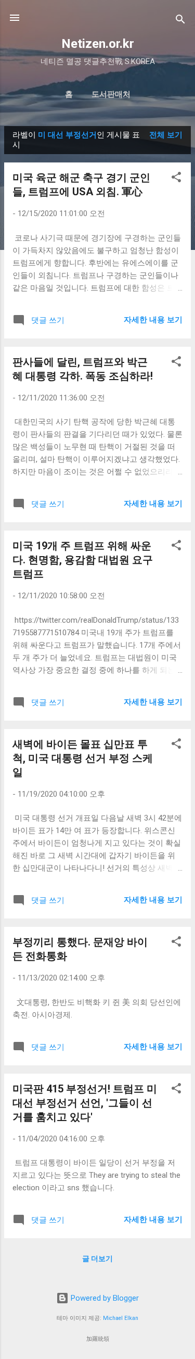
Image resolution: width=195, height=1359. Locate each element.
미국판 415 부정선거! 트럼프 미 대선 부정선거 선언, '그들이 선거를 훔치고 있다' (84, 1103)
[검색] (180, 21)
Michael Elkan (120, 1318)
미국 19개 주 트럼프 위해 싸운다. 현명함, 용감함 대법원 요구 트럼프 (82, 559)
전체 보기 (166, 135)
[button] (176, 179)
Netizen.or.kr (97, 43)
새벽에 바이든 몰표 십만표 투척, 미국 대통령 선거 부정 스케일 (82, 758)
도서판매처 (111, 94)
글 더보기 (97, 1258)
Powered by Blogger (104, 1298)
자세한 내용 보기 (153, 319)
